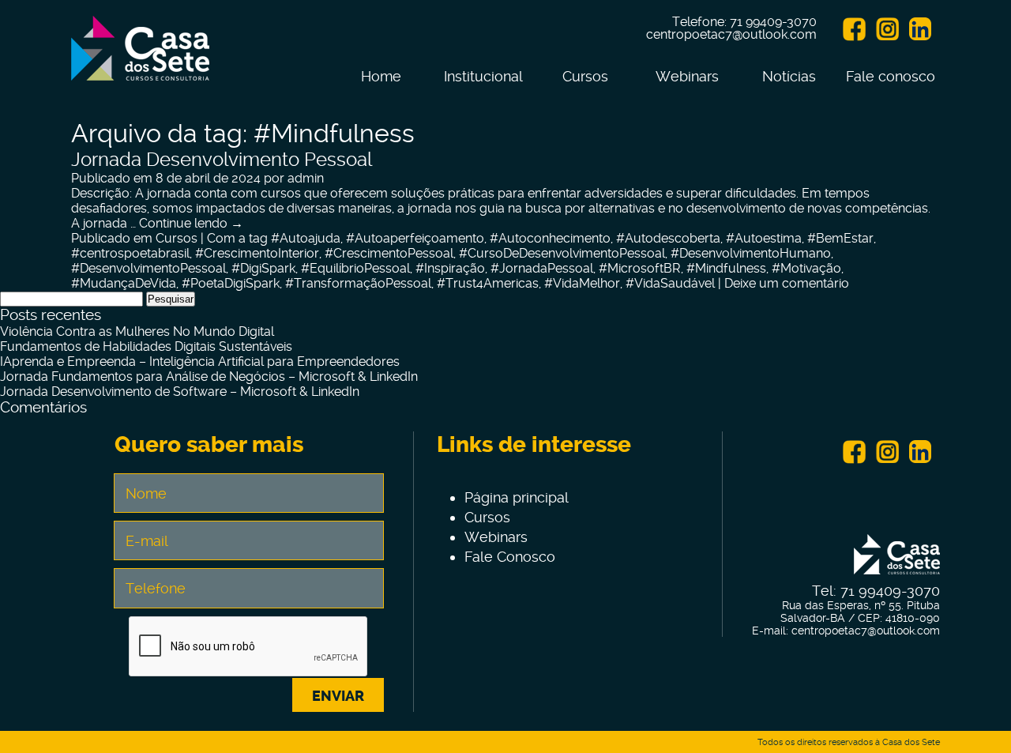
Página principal (516, 497)
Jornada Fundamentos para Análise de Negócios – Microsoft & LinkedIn (209, 376)
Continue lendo (191, 223)
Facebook (853, 29)
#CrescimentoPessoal (389, 253)
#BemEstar (840, 238)
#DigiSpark (263, 268)
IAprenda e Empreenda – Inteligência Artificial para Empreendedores (200, 361)
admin (306, 178)
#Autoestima (764, 238)
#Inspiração (450, 268)
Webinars (687, 76)
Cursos (585, 76)
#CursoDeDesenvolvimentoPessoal (562, 253)
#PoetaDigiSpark (231, 283)
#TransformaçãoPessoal (358, 283)
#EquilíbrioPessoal (355, 268)
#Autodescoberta (668, 238)
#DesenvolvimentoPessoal (148, 268)
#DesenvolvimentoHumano (751, 253)
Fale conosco (890, 76)
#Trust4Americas (488, 283)
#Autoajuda (305, 238)
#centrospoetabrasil (130, 253)
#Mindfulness (726, 268)
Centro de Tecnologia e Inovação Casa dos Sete (140, 58)
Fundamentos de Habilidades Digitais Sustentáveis (146, 346)
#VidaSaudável (670, 283)
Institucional (483, 76)
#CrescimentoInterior (257, 253)
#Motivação (806, 268)
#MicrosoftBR (640, 268)
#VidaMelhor (582, 283)
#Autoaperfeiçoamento (415, 238)
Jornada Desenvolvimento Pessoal (221, 160)
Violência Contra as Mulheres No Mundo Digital (137, 331)
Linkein (920, 29)
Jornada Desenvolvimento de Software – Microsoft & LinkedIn (179, 391)
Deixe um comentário (786, 283)
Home (381, 76)
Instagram (887, 29)
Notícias (789, 76)
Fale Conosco (509, 556)
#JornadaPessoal (541, 268)
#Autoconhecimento (550, 238)
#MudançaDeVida (123, 283)
